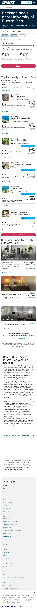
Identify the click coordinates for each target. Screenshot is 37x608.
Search (18, 66)
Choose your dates (18, 235)
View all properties (18, 339)
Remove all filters (5, 90)
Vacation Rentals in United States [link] (11, 521)
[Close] (35, 593)
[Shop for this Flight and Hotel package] (18, 100)
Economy (18, 39)
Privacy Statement (7, 606)
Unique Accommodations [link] (9, 542)
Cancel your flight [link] (7, 580)
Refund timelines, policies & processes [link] (12, 583)
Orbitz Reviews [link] (7, 533)
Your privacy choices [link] (8, 566)
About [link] (4, 488)
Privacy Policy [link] (6, 552)
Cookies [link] (5, 555)
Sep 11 (25, 55)
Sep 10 (7, 55)
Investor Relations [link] (7, 502)
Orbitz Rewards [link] (7, 508)
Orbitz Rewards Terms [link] (8, 564)
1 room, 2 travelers (6, 39)
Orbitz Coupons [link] (7, 536)
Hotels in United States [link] (8, 518)
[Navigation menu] (34, 2)
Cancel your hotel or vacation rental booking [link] (14, 577)
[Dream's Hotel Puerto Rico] (18, 288)
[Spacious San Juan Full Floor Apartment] (18, 316)
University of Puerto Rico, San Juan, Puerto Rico (20, 49)
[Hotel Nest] (18, 257)
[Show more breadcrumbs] (2, 7)
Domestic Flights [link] (7, 527)
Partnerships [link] (6, 497)
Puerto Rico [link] (9, 7)
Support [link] (5, 574)
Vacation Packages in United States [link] (12, 530)
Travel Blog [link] (6, 545)
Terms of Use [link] (6, 558)
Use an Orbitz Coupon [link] (8, 585)
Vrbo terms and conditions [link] (9, 561)
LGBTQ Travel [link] (6, 539)
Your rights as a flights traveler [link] (10, 588)
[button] (18, 111)
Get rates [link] (32, 323)
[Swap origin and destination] (33, 46)
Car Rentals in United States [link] (10, 524)
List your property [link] (7, 494)
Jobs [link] (4, 491)
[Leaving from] (18, 43)
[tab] (5, 31)
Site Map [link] (5, 505)
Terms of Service (18, 606)
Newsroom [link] (5, 499)
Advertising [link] (6, 511)
